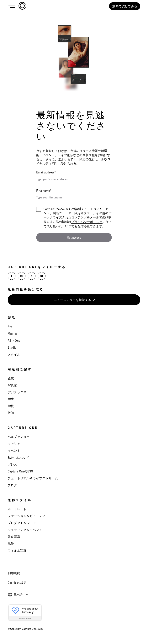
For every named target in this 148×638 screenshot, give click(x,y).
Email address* (46, 172)
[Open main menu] (11, 6)
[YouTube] (41, 276)
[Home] (22, 6)
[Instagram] (21, 276)
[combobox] (21, 594)
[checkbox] (38, 209)
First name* (43, 190)
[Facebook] (11, 276)
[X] (31, 276)
